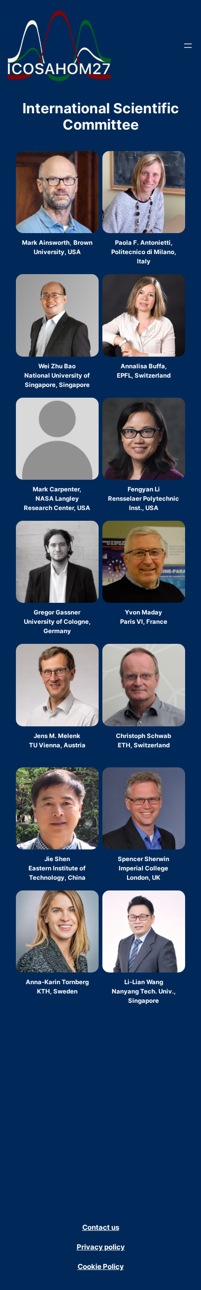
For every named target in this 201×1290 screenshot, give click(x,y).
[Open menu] (188, 45)
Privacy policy (101, 1247)
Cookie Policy (101, 1266)
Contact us (100, 1227)
